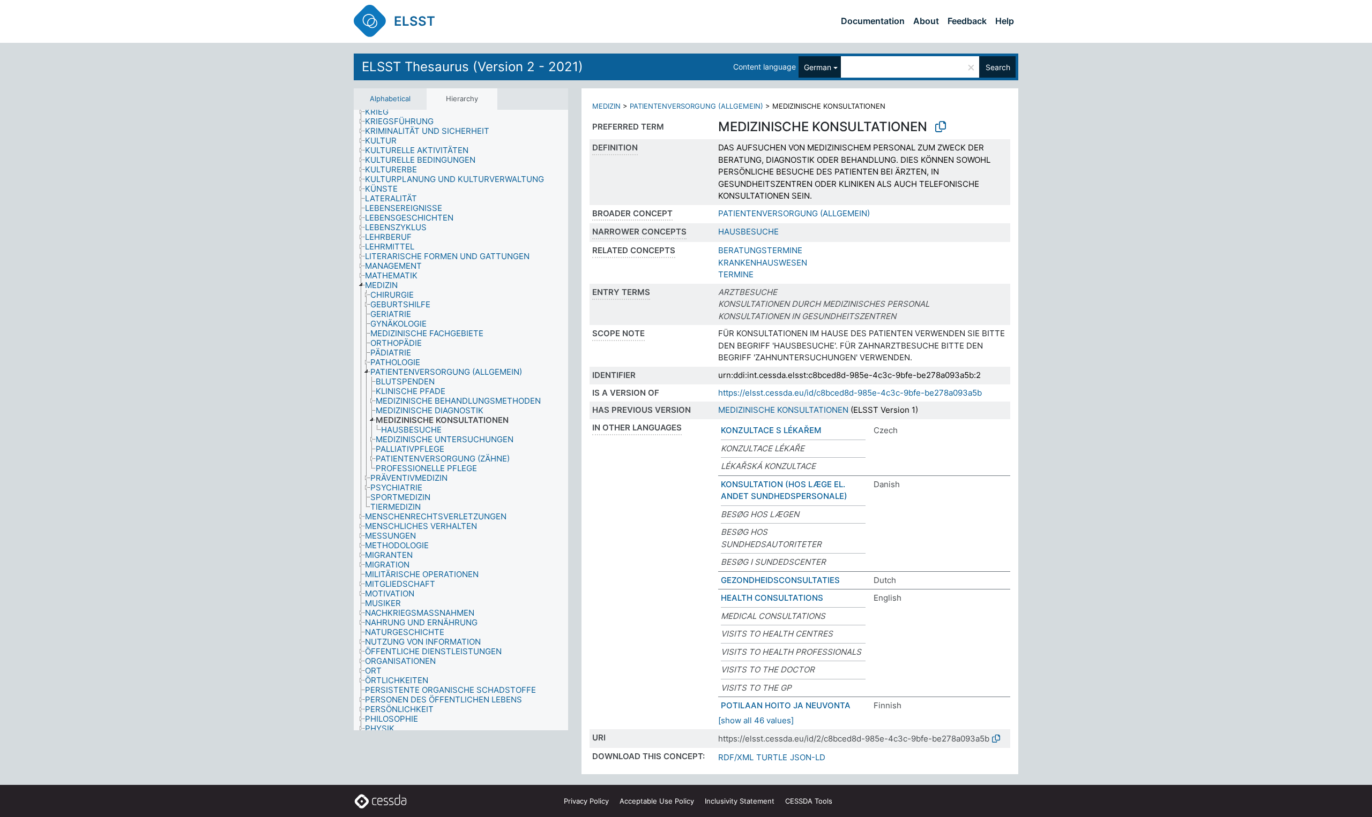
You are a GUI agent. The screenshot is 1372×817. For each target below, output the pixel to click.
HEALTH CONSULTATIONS (772, 598)
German (817, 67)
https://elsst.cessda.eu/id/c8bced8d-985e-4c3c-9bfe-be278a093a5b (850, 393)
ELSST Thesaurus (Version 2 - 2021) (472, 66)
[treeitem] (381, 112)
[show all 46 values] (756, 720)
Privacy (586, 801)
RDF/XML (736, 757)
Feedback (967, 21)
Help (1004, 21)
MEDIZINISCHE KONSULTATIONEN (783, 410)
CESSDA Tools (808, 801)
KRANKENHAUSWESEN (762, 263)
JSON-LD (807, 757)
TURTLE (771, 757)
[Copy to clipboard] (940, 127)
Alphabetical (390, 98)
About (926, 21)
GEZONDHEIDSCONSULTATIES (780, 580)
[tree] (461, 420)
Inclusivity (739, 801)
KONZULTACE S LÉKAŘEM (771, 430)
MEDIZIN (606, 106)
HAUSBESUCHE (748, 231)
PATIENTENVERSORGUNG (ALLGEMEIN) (696, 106)
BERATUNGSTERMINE (760, 250)
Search (998, 67)
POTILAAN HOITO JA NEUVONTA (786, 705)
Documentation (873, 21)
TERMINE (736, 274)
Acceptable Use (657, 801)
